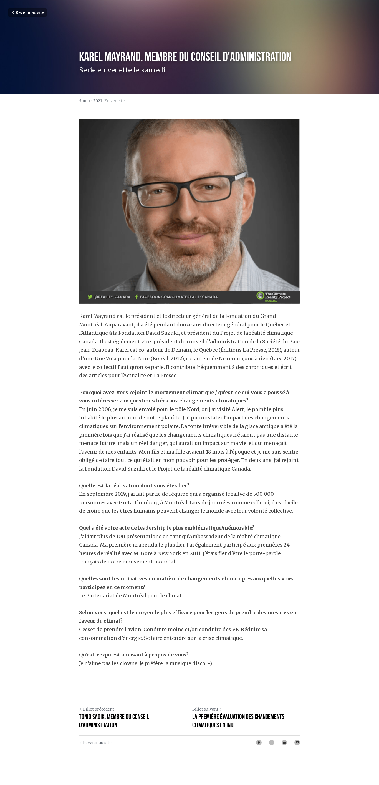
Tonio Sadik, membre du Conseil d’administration (114, 721)
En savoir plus (69, 762)
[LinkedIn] (284, 742)
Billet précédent (98, 709)
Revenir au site (30, 12)
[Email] (297, 742)
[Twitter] (271, 742)
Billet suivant (205, 709)
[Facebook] (259, 742)
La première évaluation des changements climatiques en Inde (238, 721)
